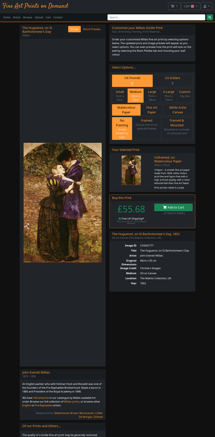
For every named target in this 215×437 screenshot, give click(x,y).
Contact (58, 17)
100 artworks (41, 398)
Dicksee (98, 417)
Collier (98, 413)
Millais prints (71, 401)
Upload (39, 17)
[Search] (210, 17)
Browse (27, 17)
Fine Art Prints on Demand (35, 6)
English (26, 405)
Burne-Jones (86, 413)
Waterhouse (61, 413)
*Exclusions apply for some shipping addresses (131, 222)
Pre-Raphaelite (43, 405)
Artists (17, 17)
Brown (74, 413)
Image (74, 29)
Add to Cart (175, 207)
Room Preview (91, 29)
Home (6, 17)
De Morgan (85, 417)
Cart (48, 17)
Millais (26, 35)
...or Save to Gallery (173, 213)
